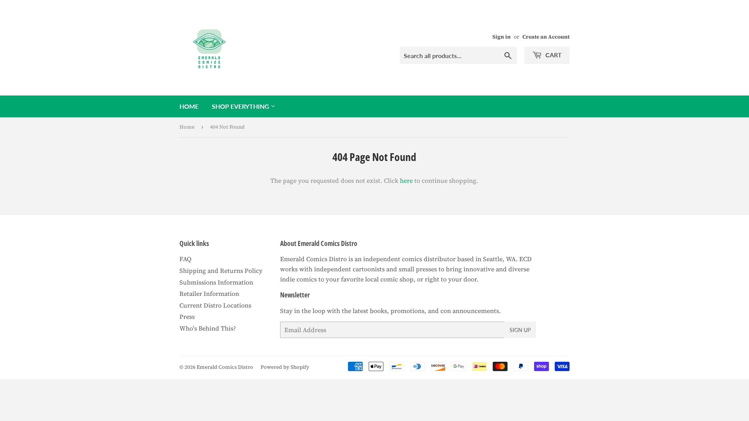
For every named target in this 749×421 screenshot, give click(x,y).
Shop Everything (241, 106)
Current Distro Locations (215, 305)
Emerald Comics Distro (225, 367)
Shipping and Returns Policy (221, 270)
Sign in (501, 37)
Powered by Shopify (285, 367)
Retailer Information (209, 293)
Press (187, 316)
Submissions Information (216, 282)
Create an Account (546, 37)
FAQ (185, 259)
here (406, 180)
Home (189, 106)
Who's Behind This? (207, 328)
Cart (553, 54)
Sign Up (520, 330)
